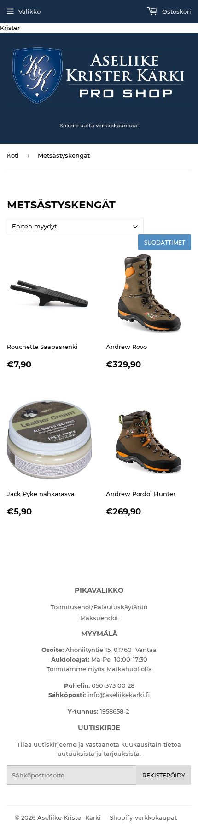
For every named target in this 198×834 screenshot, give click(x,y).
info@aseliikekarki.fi (118, 694)
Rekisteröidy (163, 775)
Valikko (29, 11)
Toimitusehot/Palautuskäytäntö (99, 607)
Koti (13, 155)
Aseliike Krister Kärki (69, 817)
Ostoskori (175, 11)
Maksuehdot (99, 618)
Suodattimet (164, 242)
